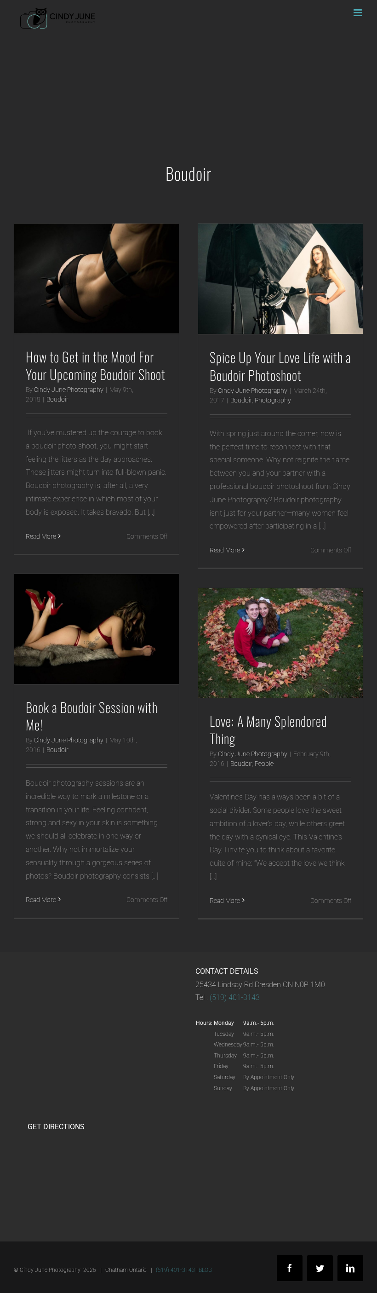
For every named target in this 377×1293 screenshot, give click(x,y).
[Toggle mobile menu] (358, 12)
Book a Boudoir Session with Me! (92, 715)
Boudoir (57, 399)
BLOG (205, 1270)
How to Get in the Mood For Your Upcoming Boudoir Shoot (96, 365)
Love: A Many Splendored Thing (268, 729)
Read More (41, 536)
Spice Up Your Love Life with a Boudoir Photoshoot (280, 365)
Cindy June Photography (68, 389)
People (264, 763)
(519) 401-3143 (235, 997)
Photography (273, 400)
